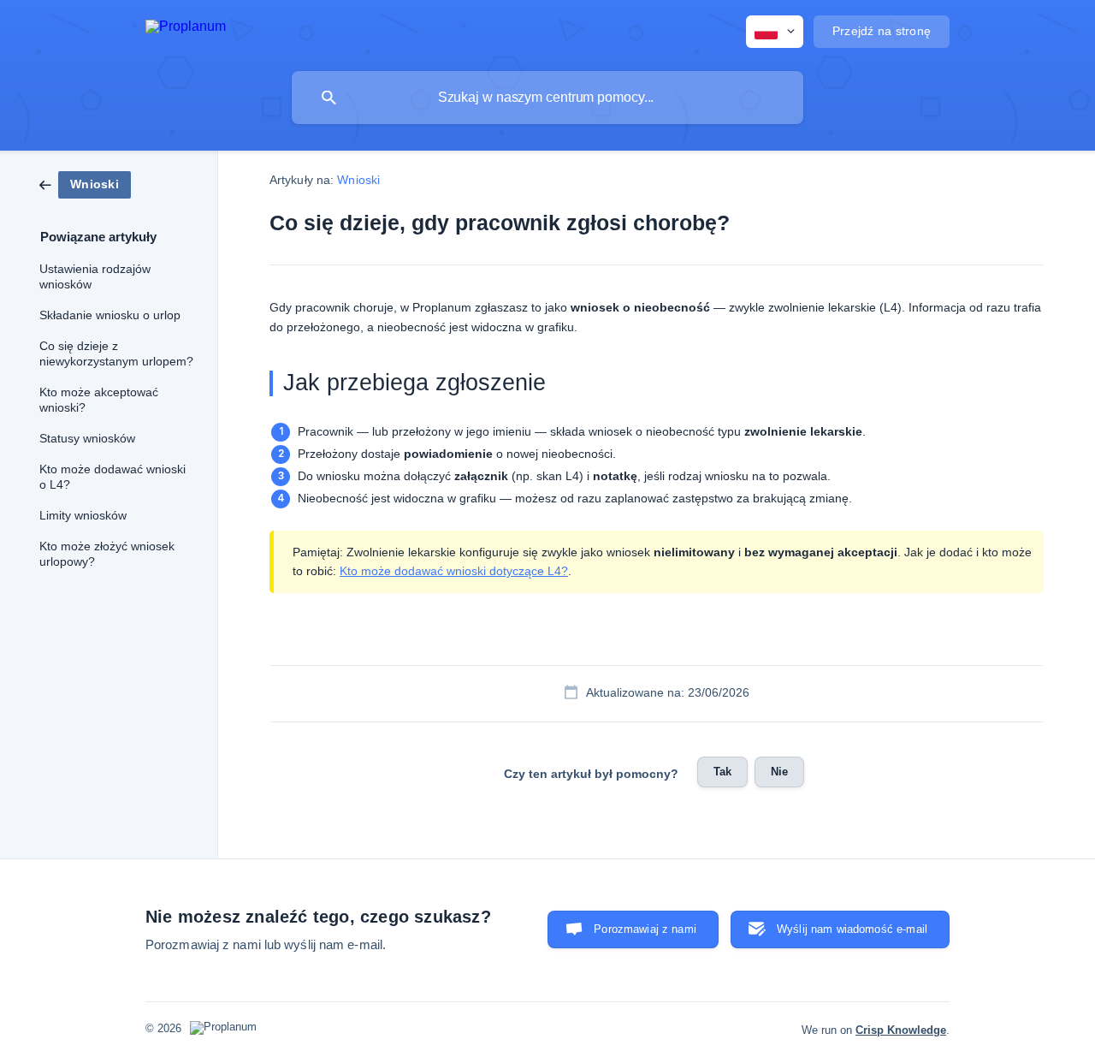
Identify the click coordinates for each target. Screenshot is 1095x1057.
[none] (185, 29)
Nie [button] (779, 771)
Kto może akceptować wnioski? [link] (98, 400)
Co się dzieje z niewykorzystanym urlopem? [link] (116, 354)
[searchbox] (547, 97)
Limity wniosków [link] (83, 515)
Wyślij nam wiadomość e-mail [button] (852, 929)
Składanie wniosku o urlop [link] (110, 315)
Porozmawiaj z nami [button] (645, 929)
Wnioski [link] (358, 180)
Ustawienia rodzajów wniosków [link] (95, 277)
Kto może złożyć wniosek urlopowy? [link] (107, 554)
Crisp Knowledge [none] (900, 1030)
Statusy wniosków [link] (87, 438)
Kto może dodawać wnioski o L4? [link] (112, 477)
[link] (85, 183)
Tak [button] (722, 771)
